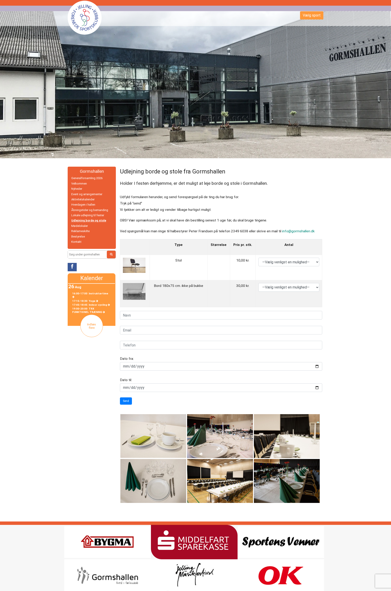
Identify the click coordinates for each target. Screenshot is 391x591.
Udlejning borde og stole (88, 220)
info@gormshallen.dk (298, 231)
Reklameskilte (80, 231)
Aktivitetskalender (83, 199)
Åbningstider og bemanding (89, 210)
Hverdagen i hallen (83, 204)
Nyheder (76, 188)
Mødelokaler (79, 226)
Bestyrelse (78, 236)
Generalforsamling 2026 (87, 178)
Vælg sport (312, 15)
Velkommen (79, 183)
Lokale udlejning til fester (87, 215)
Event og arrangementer (86, 194)
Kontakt (76, 241)
